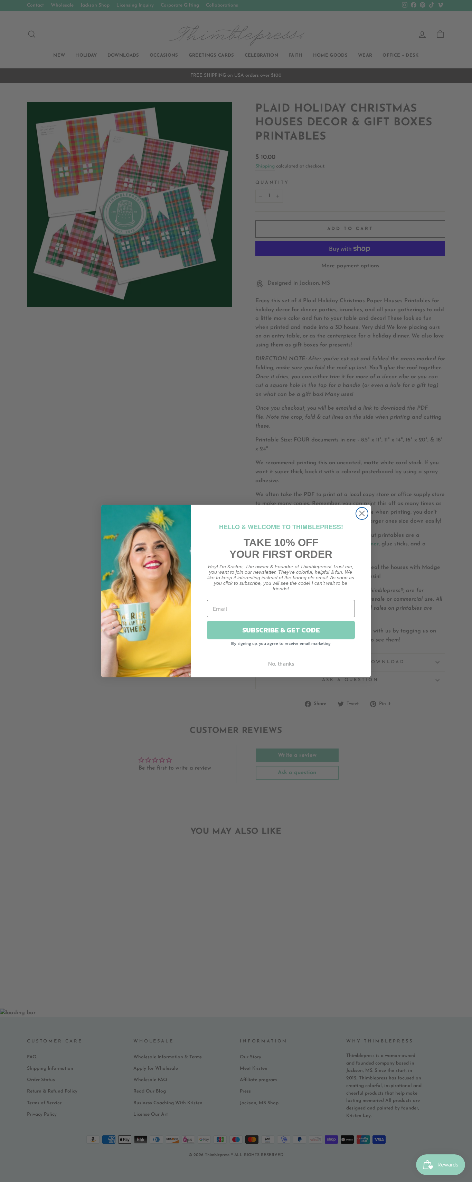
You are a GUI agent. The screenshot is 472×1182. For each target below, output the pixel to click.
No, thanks (281, 663)
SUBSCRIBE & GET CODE (281, 630)
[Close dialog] (362, 513)
